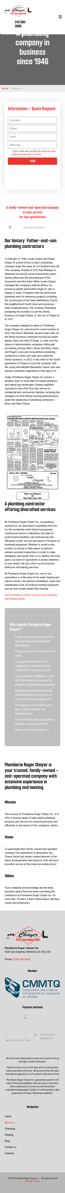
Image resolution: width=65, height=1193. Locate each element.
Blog (7, 1140)
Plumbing (10, 1128)
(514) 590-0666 (21, 959)
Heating (9, 1134)
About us (10, 1122)
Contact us (10, 1147)
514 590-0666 (21, 24)
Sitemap (28, 1181)
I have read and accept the (34, 153)
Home (8, 1116)
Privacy (37, 1181)
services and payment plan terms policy (34, 153)
